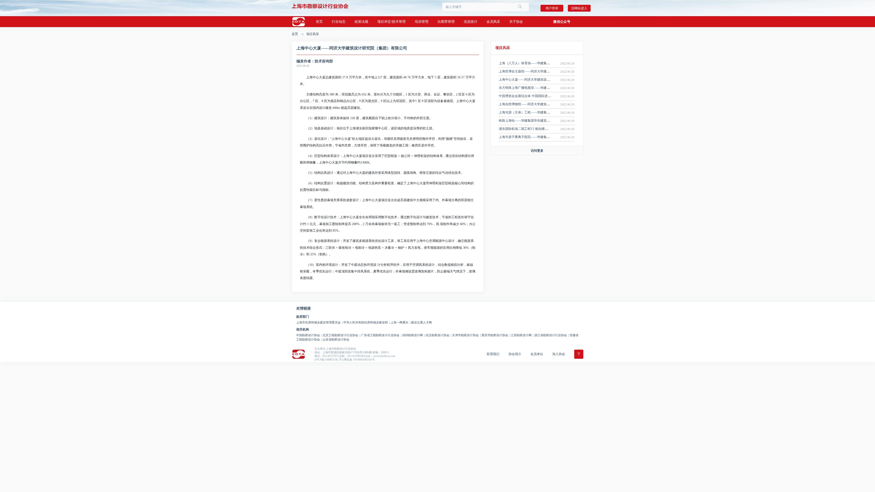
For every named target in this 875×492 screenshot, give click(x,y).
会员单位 (536, 354)
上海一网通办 (400, 322)
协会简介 (515, 354)
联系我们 (493, 354)
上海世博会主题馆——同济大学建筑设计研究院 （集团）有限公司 (545, 71)
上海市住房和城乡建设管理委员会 (319, 322)
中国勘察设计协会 (309, 335)
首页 (319, 21)
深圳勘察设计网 (413, 335)
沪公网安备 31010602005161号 (357, 359)
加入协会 (558, 354)
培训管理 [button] (421, 21)
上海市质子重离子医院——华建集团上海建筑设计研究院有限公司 (545, 137)
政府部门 (302, 316)
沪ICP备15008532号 (326, 359)
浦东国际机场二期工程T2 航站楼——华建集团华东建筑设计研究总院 (547, 129)
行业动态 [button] (338, 21)
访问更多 (537, 150)
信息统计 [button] (470, 21)
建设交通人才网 (421, 322)
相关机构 (302, 329)
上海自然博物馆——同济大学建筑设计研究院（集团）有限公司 (543, 104)
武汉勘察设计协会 (438, 335)
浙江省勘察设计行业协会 (551, 335)
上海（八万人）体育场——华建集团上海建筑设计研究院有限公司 (545, 63)
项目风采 (312, 34)
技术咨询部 (324, 61)
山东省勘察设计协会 (336, 339)
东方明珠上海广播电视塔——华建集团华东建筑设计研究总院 (542, 88)
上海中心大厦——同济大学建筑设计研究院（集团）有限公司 (542, 79)
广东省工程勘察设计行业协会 (381, 335)
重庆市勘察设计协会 (495, 335)
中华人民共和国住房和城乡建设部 (366, 322)
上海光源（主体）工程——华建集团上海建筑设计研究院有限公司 (545, 112)
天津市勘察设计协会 (466, 335)
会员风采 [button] (493, 21)
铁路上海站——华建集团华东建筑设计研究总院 (532, 120)
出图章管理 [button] (446, 21)
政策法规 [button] (361, 21)
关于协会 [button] (516, 21)
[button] (561, 21)
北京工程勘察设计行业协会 (341, 335)
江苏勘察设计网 (522, 335)
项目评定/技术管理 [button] (391, 21)
